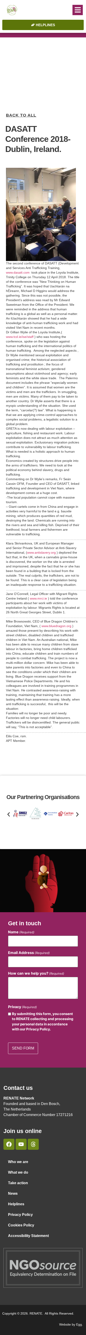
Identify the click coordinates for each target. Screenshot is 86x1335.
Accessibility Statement (28, 1236)
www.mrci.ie (38, 598)
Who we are (18, 1162)
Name (21, 932)
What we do (18, 1172)
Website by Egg (70, 1324)
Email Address (29, 952)
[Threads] (33, 1144)
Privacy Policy (20, 1215)
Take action (18, 1183)
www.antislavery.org (41, 552)
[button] (77, 10)
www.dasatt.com (18, 272)
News (13, 1193)
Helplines (16, 1204)
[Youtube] (21, 1144)
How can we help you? (36, 973)
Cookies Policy (21, 1225)
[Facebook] (8, 1144)
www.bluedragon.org (56, 626)
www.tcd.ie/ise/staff (19, 337)
